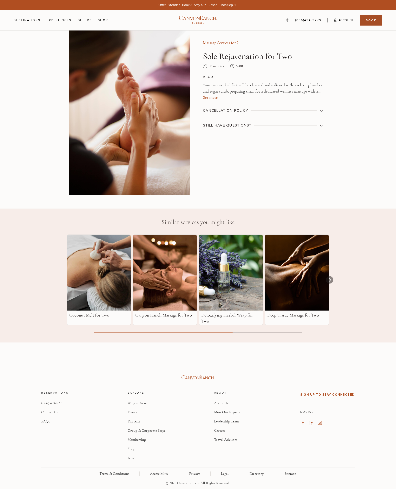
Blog (131, 458)
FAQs (45, 421)
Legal (225, 474)
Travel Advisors (225, 440)
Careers (219, 431)
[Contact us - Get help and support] (287, 20)
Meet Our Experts (227, 412)
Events (132, 412)
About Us (221, 403)
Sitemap (290, 474)
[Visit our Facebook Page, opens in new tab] (302, 422)
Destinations (27, 20)
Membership (137, 440)
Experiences (59, 20)
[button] (341, 20)
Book (371, 20)
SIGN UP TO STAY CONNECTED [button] (327, 394)
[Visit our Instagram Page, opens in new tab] (319, 422)
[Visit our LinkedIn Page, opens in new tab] (311, 422)
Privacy (194, 474)
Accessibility (159, 474)
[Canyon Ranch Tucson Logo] (198, 20)
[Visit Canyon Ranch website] (198, 377)
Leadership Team (226, 421)
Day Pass (134, 421)
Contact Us (49, 412)
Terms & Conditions (114, 474)
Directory (257, 474)
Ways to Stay (137, 403)
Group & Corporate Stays (146, 431)
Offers (85, 20)
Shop (103, 20)
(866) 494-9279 (52, 403)
